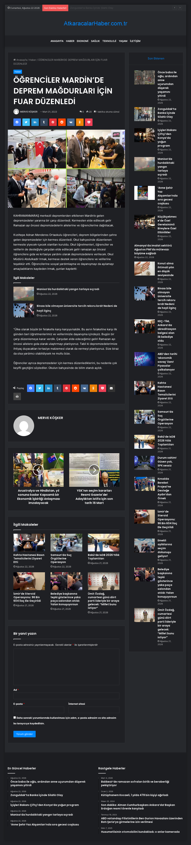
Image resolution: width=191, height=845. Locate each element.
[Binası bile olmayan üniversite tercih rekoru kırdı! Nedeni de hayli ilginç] (23, 310)
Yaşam (123, 40)
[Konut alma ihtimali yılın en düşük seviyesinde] (144, 269)
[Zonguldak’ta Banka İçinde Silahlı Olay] (144, 114)
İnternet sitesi (76, 703)
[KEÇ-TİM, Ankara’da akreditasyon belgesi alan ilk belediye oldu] (144, 326)
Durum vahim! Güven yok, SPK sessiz (167, 461)
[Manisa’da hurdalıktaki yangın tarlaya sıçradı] (23, 294)
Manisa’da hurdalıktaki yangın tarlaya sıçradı (68, 289)
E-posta (19, 703)
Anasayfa (57, 40)
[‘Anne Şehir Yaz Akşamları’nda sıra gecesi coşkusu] (144, 193)
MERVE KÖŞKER (28, 111)
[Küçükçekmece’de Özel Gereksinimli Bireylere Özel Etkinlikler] (144, 222)
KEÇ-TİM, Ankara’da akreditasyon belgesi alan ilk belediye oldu (167, 331)
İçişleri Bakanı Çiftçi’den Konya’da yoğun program (98, 7)
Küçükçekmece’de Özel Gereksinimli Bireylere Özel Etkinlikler (167, 224)
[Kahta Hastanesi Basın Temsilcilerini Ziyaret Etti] (29, 543)
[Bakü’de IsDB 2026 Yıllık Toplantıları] (104, 543)
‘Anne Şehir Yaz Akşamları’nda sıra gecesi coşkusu (168, 195)
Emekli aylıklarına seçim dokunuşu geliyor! (165, 548)
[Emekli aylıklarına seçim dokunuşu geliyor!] (144, 546)
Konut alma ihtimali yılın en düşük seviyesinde (166, 269)
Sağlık (95, 40)
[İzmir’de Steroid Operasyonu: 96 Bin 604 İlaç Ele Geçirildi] (29, 581)
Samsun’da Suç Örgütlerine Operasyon (61, 558)
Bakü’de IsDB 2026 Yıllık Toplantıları (103, 556)
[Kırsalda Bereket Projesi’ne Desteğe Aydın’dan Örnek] (144, 484)
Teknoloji (109, 40)
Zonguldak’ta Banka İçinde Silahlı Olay (167, 113)
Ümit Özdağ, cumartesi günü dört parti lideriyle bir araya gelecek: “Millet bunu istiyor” (103, 601)
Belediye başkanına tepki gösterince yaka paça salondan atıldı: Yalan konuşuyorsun (66, 599)
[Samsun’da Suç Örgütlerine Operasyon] (66, 543)
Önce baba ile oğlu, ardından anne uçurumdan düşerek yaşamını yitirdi (168, 84)
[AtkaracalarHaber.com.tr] (95, 23)
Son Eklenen (156, 58)
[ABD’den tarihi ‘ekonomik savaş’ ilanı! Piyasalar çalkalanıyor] (144, 359)
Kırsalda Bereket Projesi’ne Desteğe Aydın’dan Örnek (164, 488)
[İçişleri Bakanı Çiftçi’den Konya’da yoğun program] (144, 135)
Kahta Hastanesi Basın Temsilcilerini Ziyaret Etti (28, 558)
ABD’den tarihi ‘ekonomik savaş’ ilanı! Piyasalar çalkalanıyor (167, 361)
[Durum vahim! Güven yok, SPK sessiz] (144, 463)
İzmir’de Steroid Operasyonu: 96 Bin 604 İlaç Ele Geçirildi (27, 597)
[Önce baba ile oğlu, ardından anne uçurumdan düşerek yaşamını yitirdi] (144, 77)
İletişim (135, 40)
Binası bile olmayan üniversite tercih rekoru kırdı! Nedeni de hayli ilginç (167, 298)
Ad (16, 689)
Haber (70, 40)
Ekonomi (82, 40)
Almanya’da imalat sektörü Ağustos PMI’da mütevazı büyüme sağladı (153, 249)
